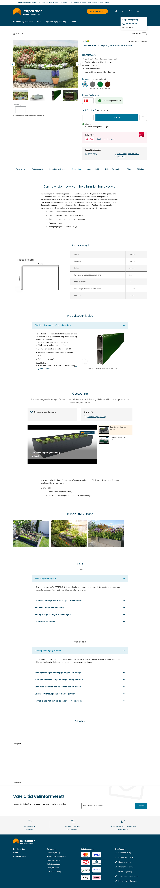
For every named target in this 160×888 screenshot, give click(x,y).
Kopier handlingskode (106, 139)
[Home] (14, 34)
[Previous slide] (12, 64)
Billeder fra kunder (112, 169)
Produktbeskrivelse (57, 169)
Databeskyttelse (53, 860)
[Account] (123, 11)
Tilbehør (140, 169)
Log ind (141, 805)
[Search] (115, 11)
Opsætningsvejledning (96, 416)
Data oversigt (37, 169)
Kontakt (16, 852)
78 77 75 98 (131, 23)
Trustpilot (17, 743)
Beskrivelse (20, 169)
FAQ (129, 169)
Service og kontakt (97, 11)
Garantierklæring (54, 871)
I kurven (116, 117)
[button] (137, 11)
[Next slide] (78, 64)
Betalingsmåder (53, 864)
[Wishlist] (130, 11)
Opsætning (76, 169)
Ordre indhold (93, 169)
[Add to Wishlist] (143, 117)
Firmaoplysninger (54, 852)
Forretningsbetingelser (56, 856)
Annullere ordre (19, 856)
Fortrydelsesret (53, 867)
